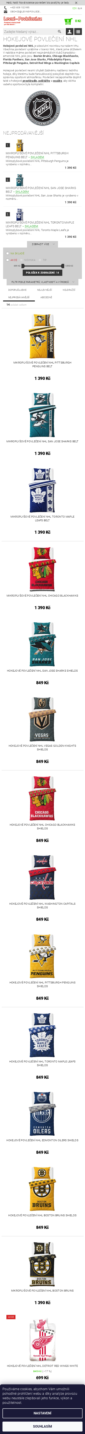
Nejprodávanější (19, 297)
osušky (57, 80)
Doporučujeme (17, 290)
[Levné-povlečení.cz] (22, 21)
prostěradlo (29, 80)
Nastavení (42, 1413)
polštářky (44, 80)
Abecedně (46, 297)
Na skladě (17, 253)
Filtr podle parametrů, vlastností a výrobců (41, 282)
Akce (14, 260)
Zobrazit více (40, 244)
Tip (45, 260)
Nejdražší (69, 290)
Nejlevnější (44, 290)
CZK (74, 8)
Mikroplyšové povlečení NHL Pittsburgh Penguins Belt (37, 155)
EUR (80, 8)
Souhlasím (42, 1426)
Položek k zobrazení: (42, 272)
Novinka (29, 260)
